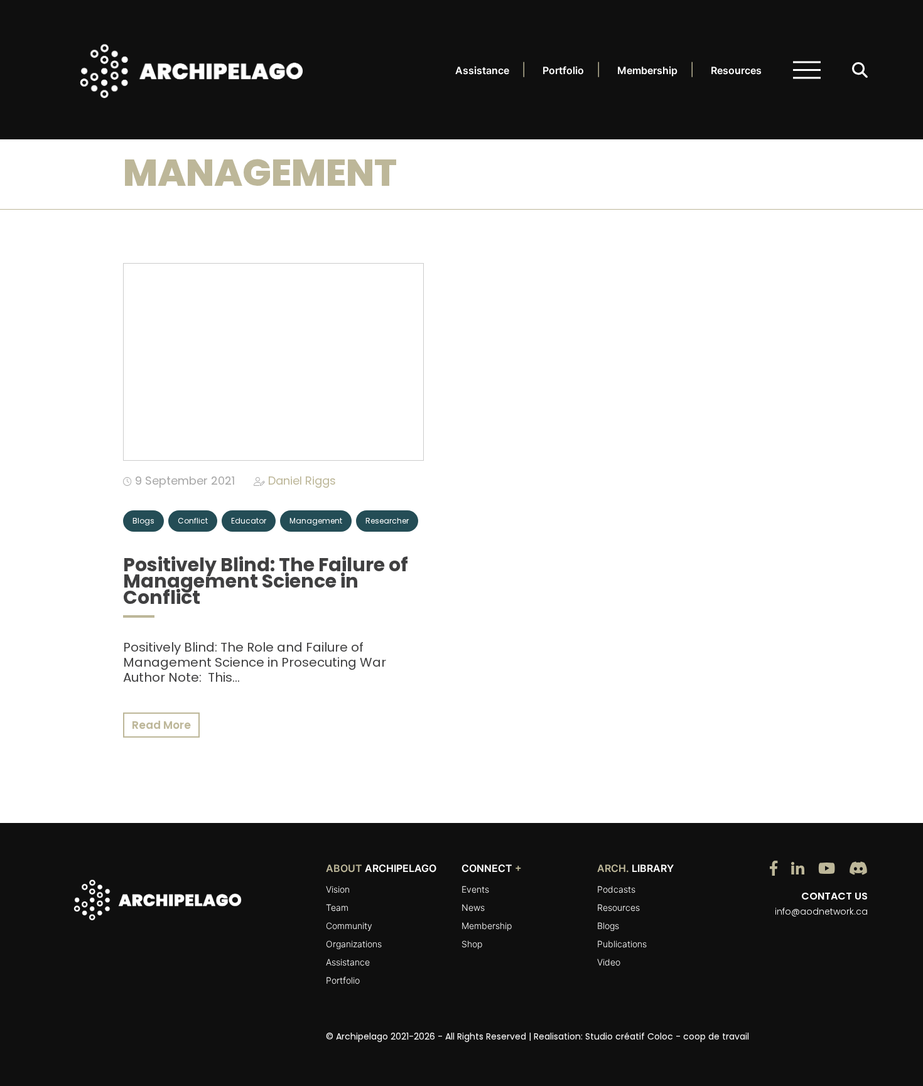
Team (337, 907)
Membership (647, 70)
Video (608, 962)
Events (475, 889)
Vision (338, 889)
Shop (472, 943)
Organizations (354, 943)
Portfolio (563, 70)
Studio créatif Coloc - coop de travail (667, 1036)
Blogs (608, 925)
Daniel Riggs (302, 480)
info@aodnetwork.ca (821, 911)
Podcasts (616, 889)
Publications (622, 943)
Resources (736, 70)
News (473, 907)
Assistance (482, 70)
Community (349, 925)
